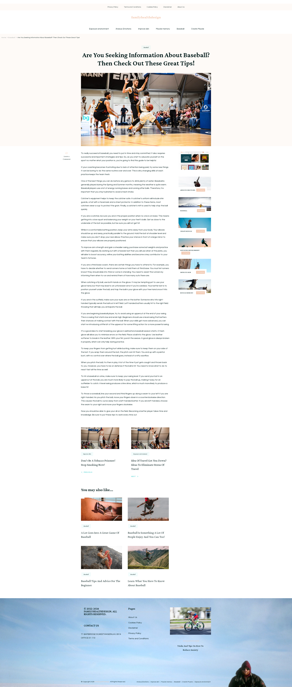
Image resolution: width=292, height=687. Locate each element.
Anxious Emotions (123, 29)
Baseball (180, 29)
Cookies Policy (152, 7)
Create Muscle (197, 29)
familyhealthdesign (146, 17)
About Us (180, 7)
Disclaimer (167, 7)
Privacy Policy (113, 7)
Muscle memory (163, 29)
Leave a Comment (68, 158)
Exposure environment (99, 29)
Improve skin (143, 29)
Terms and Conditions (132, 7)
